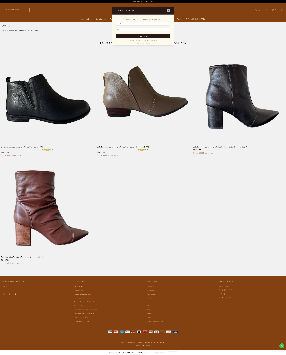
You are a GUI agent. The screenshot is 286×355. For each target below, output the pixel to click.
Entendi (172, 352)
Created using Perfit (143, 43)
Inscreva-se (143, 36)
